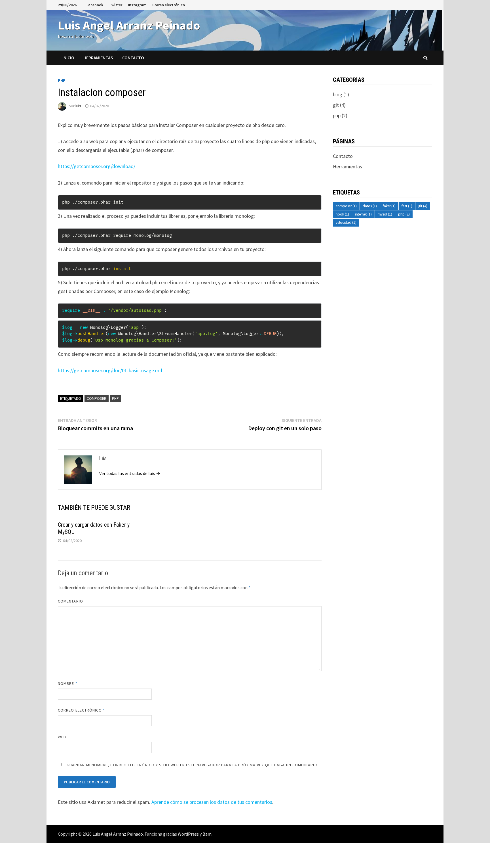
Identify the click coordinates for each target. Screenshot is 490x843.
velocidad (346, 222)
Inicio (68, 57)
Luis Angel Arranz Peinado (129, 25)
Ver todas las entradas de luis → (129, 473)
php (62, 80)
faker (389, 206)
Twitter (115, 4)
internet (363, 214)
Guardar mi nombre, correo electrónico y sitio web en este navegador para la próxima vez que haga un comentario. (193, 764)
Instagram (137, 4)
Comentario (70, 601)
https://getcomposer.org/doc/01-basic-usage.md (110, 370)
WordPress (188, 834)
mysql (385, 214)
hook (342, 214)
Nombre (67, 683)
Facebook (94, 4)
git (336, 105)
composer (96, 398)
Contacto (133, 57)
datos (370, 206)
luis (78, 105)
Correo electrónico (168, 4)
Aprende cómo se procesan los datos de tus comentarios (211, 802)
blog (337, 94)
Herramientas (98, 57)
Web (62, 736)
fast (407, 206)
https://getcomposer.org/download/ (96, 166)
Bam (207, 834)
